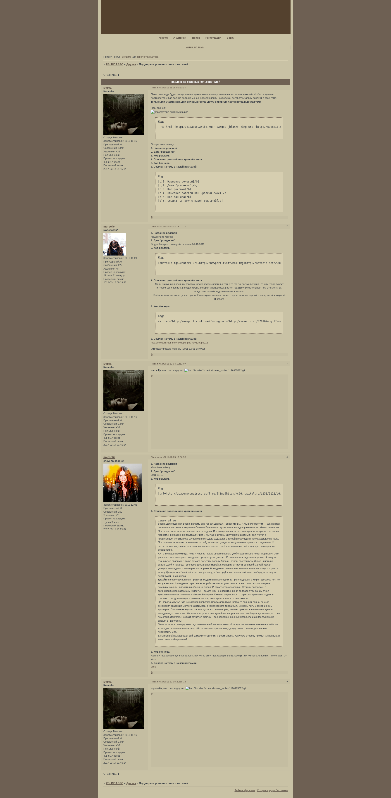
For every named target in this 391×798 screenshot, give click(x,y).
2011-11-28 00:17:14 (175, 87)
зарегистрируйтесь (148, 56)
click (153, 666)
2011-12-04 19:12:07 (175, 363)
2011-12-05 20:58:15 (175, 681)
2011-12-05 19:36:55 (175, 457)
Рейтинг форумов (245, 790)
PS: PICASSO (114, 64)
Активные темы (195, 47)
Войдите (126, 56)
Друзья (131, 64)
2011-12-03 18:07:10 (175, 226)
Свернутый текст (168, 520)
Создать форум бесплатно (272, 790)
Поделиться (157, 87)
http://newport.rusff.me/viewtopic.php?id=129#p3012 (179, 342)
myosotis (109, 457)
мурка (107, 87)
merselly (109, 226)
